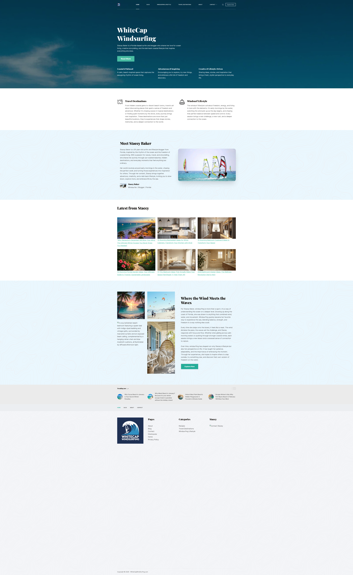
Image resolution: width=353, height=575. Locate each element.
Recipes (182, 426)
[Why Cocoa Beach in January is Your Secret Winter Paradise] (120, 397)
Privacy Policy (153, 439)
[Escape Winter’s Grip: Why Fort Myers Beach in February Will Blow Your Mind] (211, 397)
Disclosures (152, 434)
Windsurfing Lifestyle (164, 4)
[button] (207, 165)
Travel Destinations (184, 4)
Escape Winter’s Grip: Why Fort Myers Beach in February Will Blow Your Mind (225, 397)
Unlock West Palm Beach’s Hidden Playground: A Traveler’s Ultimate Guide (194, 397)
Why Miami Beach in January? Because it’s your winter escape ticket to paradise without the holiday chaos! (165, 396)
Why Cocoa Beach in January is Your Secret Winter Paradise (134, 397)
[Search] (223, 4)
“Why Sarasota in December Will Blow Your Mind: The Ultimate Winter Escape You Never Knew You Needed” (136, 243)
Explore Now (230, 4)
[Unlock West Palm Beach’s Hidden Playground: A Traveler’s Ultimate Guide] (180, 397)
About (200, 4)
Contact (212, 4)
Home (137, 4)
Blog (148, 4)
